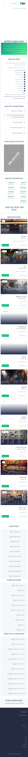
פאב (4, 401)
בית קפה (4, 281)
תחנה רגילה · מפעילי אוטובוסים (17, 649)
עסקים (25, 739)
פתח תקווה (22, 98)
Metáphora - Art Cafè (21, 296)
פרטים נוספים (5, 245)
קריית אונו (18, 96)
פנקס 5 (22, 196)
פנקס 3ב (10, 187)
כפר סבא (7, 94)
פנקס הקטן (23, 236)
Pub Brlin (24, 417)
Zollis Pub (23, 387)
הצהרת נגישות (24, 746)
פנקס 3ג (22, 191)
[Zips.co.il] (23, 3)
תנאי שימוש (24, 725)
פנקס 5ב (22, 201)
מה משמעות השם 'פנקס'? (18, 133)
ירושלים (19, 8)
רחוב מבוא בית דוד (16, 576)
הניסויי (21, 625)
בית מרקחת (5, 432)
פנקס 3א (22, 187)
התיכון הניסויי (20, 620)
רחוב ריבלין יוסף (17, 531)
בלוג (26, 742)
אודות (26, 737)
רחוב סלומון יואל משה (17, 571)
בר (3, 221)
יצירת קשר (25, 744)
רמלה (12, 96)
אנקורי (21, 590)
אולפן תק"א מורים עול (18, 605)
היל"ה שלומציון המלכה (18, 595)
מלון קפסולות (5, 311)
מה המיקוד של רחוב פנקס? (18, 111)
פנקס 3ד (10, 191)
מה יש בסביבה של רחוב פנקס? (17, 127)
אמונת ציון (21, 615)
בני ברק (17, 98)
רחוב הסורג (17, 541)
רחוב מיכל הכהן (17, 551)
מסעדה (4, 251)
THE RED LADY (23, 477)
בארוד (24, 266)
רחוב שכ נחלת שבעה (17, 556)
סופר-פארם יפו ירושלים (21, 447)
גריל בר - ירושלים (22, 507)
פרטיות (25, 728)
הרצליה (14, 96)
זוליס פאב (24, 357)
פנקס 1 (22, 182)
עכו (21, 96)
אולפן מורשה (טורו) (19, 600)
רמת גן (14, 98)
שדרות (24, 96)
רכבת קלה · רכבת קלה (18, 639)
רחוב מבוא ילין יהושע (17, 566)
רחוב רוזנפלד (16, 546)
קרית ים (8, 96)
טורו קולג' (21, 630)
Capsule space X (22, 327)
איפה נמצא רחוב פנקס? (19, 122)
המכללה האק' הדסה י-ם (18, 610)
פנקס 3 (10, 182)
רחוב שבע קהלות (16, 536)
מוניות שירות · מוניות (19, 664)
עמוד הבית (24, 8)
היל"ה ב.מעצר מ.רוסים (18, 585)
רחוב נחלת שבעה (16, 561)
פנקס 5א (10, 196)
